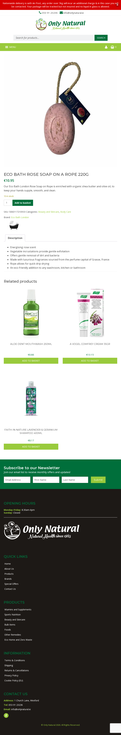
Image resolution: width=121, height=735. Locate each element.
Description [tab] (15, 238)
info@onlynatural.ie (73, 12)
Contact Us (10, 588)
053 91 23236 (50, 12)
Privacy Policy (11, 675)
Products (9, 573)
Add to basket (23, 202)
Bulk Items (9, 624)
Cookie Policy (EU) (13, 680)
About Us (9, 568)
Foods (7, 629)
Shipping (8, 665)
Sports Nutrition (12, 614)
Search (101, 37)
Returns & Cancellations (16, 670)
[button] (12, 47)
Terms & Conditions (14, 660)
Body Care (65, 211)
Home (7, 563)
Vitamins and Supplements (17, 609)
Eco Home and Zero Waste (18, 639)
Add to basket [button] (31, 360)
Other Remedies (12, 634)
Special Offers (11, 583)
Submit (98, 479)
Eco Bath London (20, 217)
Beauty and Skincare (48, 211)
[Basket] (112, 47)
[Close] (117, 5)
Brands (8, 578)
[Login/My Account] (106, 47)
